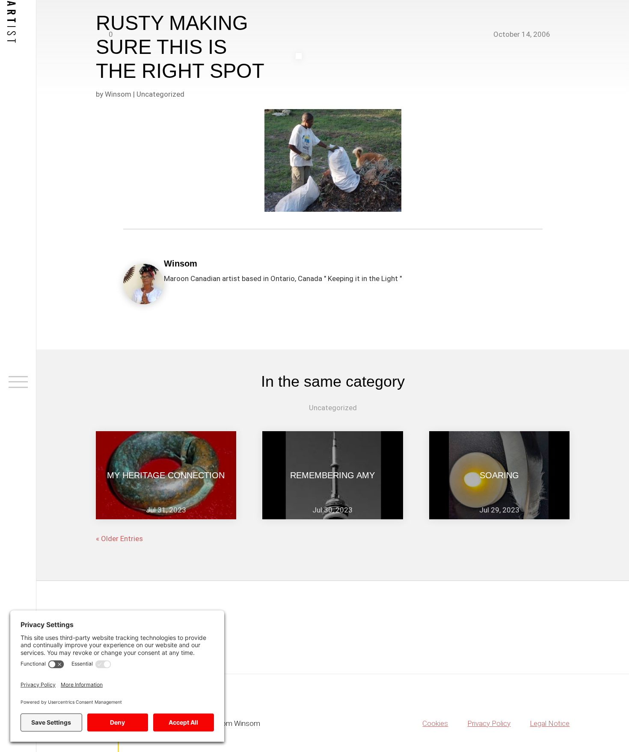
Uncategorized (160, 94)
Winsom (118, 94)
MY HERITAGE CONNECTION (166, 475)
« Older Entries (119, 538)
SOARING (499, 475)
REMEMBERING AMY (332, 475)
